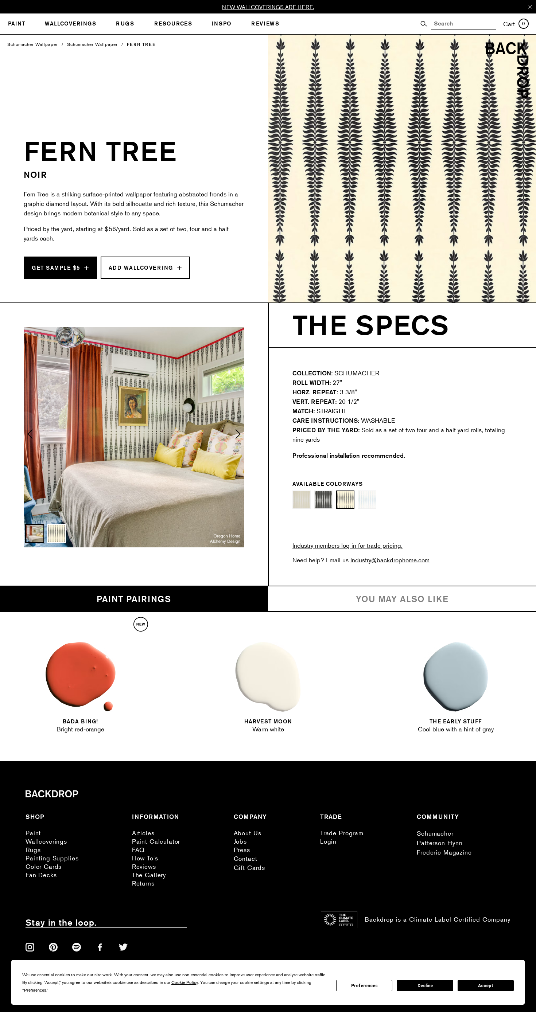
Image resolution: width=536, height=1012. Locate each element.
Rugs (33, 849)
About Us (247, 833)
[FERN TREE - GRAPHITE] (323, 500)
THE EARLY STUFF (456, 721)
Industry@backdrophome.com (390, 560)
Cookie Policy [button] (184, 982)
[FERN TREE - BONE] (301, 500)
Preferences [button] (35, 990)
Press (242, 849)
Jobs (240, 841)
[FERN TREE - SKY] (367, 500)
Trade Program (342, 833)
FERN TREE (141, 44)
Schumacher (435, 833)
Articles (143, 833)
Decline (425, 985)
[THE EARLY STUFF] (455, 676)
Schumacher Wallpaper (32, 44)
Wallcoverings (46, 841)
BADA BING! (80, 721)
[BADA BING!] (80, 676)
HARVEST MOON (268, 721)
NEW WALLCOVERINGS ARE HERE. (268, 7)
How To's (145, 858)
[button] (30, 437)
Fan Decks (41, 875)
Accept (485, 985)
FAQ (138, 849)
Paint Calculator (156, 841)
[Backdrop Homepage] (507, 96)
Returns (143, 883)
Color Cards (44, 866)
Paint (33, 833)
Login (328, 841)
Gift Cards (249, 867)
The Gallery (149, 875)
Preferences (364, 985)
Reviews (144, 866)
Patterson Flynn (440, 843)
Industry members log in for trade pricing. (347, 545)
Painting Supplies (52, 858)
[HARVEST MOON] (268, 676)
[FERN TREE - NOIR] (345, 500)
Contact (245, 858)
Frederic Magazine (444, 852)
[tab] (134, 599)
